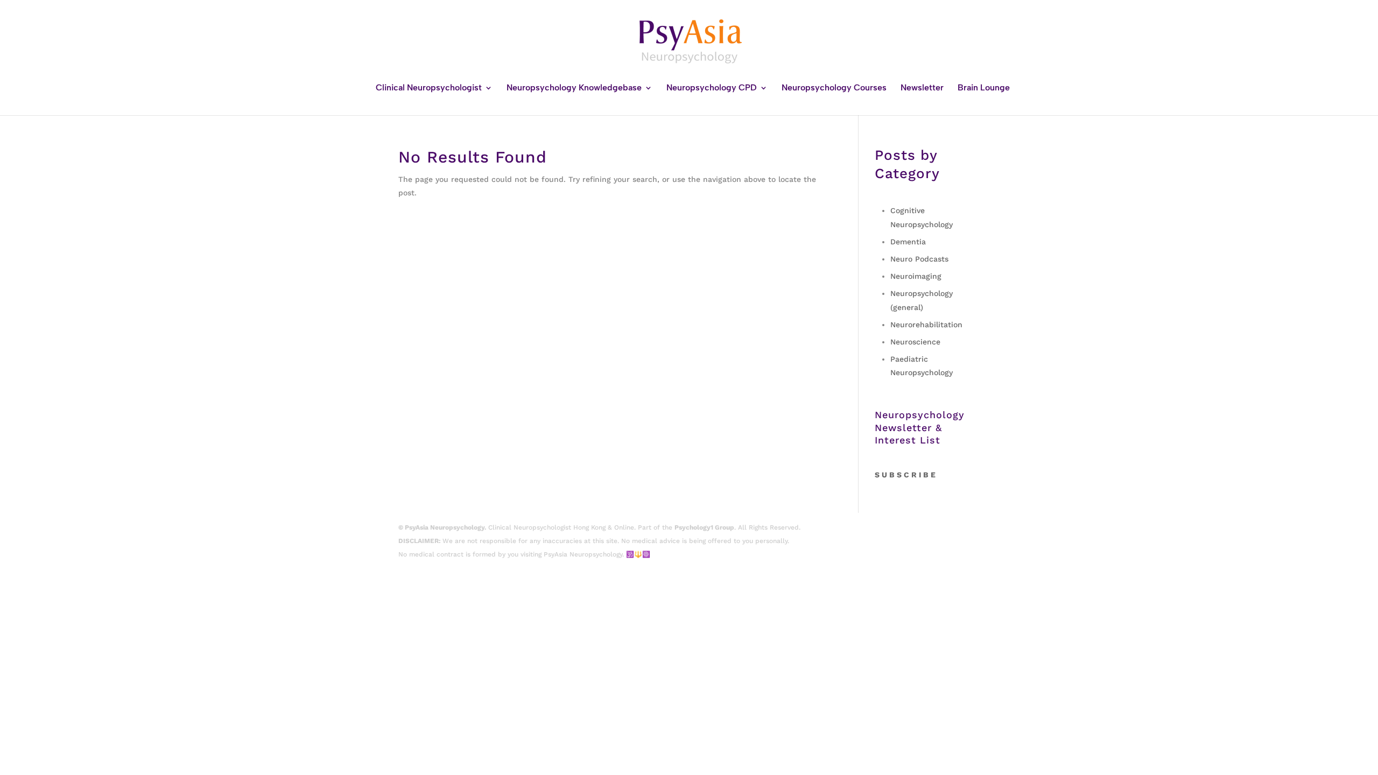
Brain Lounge (984, 88)
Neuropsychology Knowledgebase (574, 88)
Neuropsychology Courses (834, 88)
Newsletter (922, 88)
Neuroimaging (915, 276)
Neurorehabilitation (926, 324)
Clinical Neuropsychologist (429, 88)
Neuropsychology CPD (711, 88)
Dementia (908, 241)
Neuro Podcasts (919, 259)
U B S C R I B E (909, 474)
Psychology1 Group (704, 527)
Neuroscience (915, 341)
